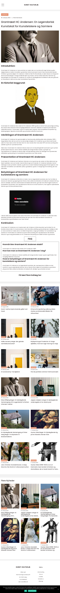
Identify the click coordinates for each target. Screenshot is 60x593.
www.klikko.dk (24, 582)
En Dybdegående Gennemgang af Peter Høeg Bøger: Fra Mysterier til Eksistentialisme (14, 434)
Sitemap (41, 581)
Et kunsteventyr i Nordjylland (10, 372)
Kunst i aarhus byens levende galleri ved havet (14, 310)
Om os (41, 574)
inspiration (4, 304)
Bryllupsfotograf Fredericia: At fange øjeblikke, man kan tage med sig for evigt (44, 343)
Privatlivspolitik (32, 590)
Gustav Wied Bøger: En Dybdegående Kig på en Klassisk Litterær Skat (44, 433)
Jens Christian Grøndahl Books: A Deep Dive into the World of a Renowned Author (15, 466)
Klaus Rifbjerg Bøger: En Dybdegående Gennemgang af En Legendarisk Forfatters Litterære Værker (15, 402)
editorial (3, 337)
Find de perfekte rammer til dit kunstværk (44, 372)
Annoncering (41, 572)
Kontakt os (41, 579)
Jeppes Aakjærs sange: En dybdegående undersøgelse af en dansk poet (44, 401)
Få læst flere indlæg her (30, 275)
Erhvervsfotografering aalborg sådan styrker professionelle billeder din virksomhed (43, 311)
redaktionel (4, 14)
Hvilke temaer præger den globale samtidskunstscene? (12, 343)
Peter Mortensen (17, 17)
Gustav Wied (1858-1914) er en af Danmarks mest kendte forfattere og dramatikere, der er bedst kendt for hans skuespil (44, 467)
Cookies (41, 576)
